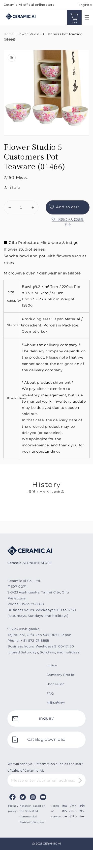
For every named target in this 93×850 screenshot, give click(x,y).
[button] (86, 17)
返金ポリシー (64, 811)
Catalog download (46, 739)
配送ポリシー (82, 811)
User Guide (55, 684)
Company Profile (60, 675)
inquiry (46, 718)
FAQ (50, 693)
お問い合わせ (56, 703)
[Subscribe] (80, 780)
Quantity (11, 197)
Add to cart (67, 207)
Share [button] (14, 187)
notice (52, 665)
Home (9, 34)
